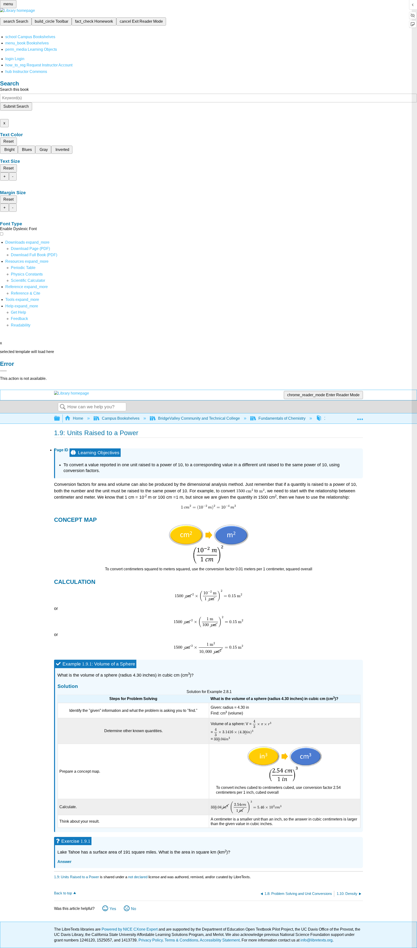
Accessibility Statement (220, 940)
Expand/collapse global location (360, 417)
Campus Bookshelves (120, 418)
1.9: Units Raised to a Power (76, 877)
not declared (138, 877)
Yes (113, 909)
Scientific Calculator (28, 280)
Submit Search (16, 106)
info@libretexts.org (316, 940)
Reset (8, 141)
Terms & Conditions (181, 940)
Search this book (14, 89)
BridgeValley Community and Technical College (199, 418)
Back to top (63, 893)
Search (63, 407)
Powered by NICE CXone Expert (130, 929)
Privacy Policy (151, 940)
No (133, 909)
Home (78, 418)
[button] (19, 319)
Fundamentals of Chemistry (281, 418)
